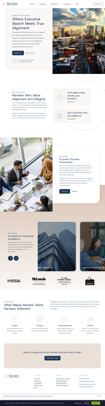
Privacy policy (78, 403)
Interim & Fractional (62, 385)
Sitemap (49, 396)
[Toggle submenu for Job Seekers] (72, 4)
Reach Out (18, 53)
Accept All (96, 403)
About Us (65, 191)
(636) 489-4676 (84, 379)
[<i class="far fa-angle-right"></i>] (16, 258)
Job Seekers (38, 383)
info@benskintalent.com (87, 381)
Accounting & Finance (63, 379)
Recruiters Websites (39, 396)
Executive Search (61, 383)
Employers (37, 381)
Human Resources (62, 381)
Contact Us (97, 4)
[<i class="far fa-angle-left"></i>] (10, 258)
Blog (35, 387)
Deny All (86, 403)
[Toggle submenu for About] (35, 4)
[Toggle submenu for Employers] (59, 4)
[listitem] (75, 305)
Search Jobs (38, 385)
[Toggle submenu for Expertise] (47, 4)
